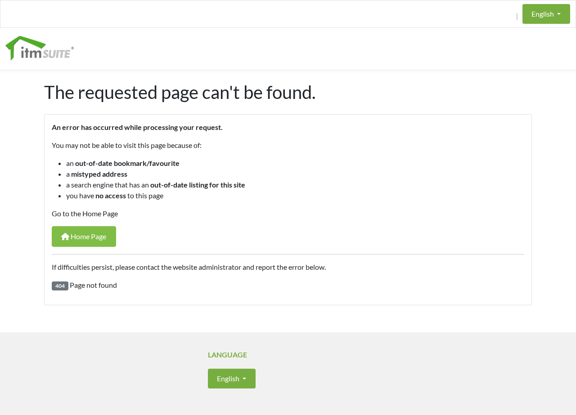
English (543, 13)
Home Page (87, 236)
